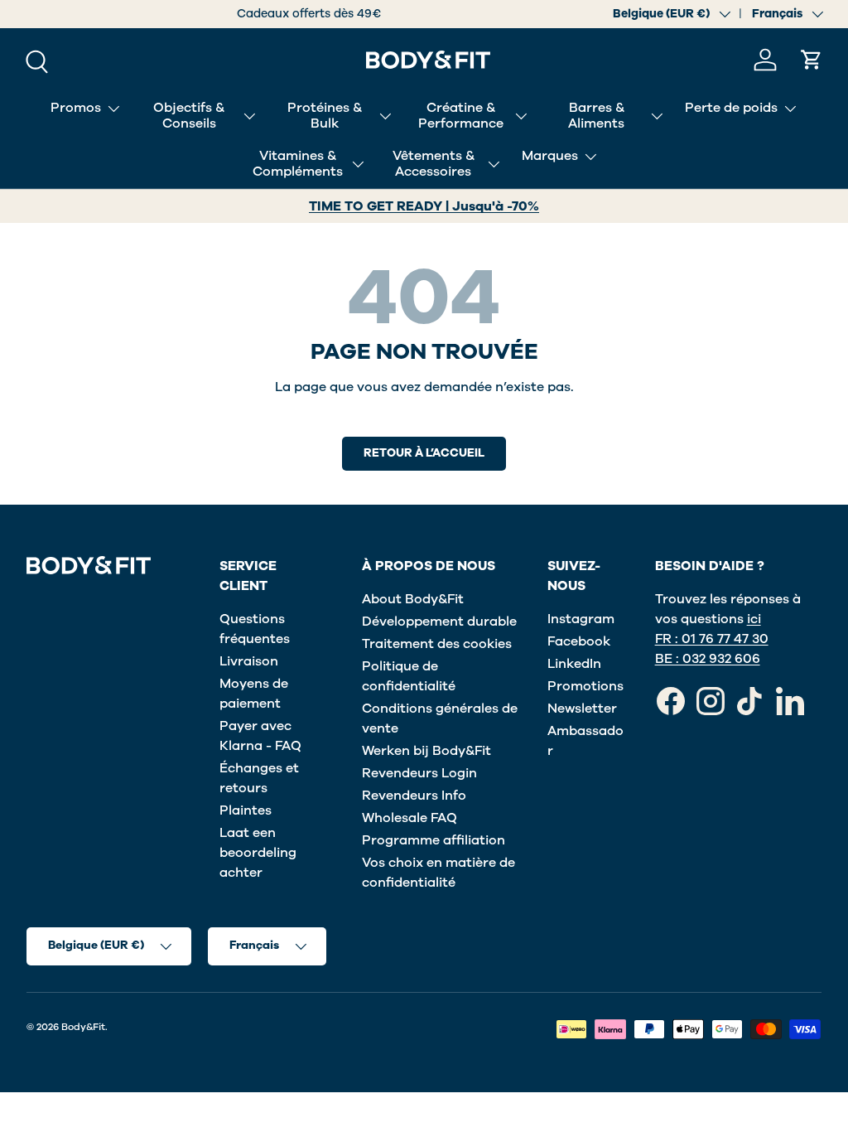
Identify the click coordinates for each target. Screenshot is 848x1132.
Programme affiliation (433, 840)
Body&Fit (83, 1026)
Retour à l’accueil (424, 453)
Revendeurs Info (414, 795)
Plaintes (245, 810)
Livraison (248, 661)
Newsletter (582, 708)
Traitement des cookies (437, 644)
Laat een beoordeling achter (257, 853)
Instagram (580, 619)
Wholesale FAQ (409, 818)
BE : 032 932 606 (707, 659)
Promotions (585, 686)
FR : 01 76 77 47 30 (711, 639)
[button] (811, 59)
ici (754, 619)
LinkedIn (574, 664)
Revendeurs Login (419, 773)
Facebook (578, 641)
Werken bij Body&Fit (426, 751)
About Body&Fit (413, 599)
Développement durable (439, 621)
